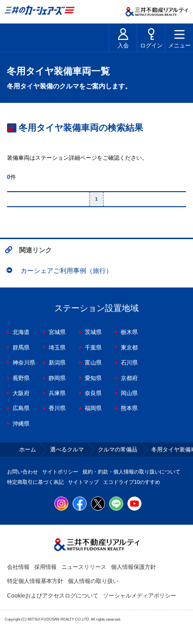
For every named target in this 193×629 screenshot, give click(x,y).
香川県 (57, 408)
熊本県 (129, 408)
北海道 (21, 332)
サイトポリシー (60, 471)
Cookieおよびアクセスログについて (52, 595)
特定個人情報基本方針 (35, 581)
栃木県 (129, 332)
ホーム (27, 449)
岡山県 (129, 393)
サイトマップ (83, 482)
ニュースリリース (83, 567)
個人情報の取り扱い (93, 581)
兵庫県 (57, 393)
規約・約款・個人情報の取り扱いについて (131, 471)
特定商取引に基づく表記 (35, 482)
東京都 (129, 347)
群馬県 (21, 347)
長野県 (21, 378)
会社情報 (18, 567)
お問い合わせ (22, 471)
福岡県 (93, 408)
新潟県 (57, 362)
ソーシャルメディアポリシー (139, 595)
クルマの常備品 (117, 449)
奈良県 (93, 393)
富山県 (93, 362)
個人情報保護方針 (133, 567)
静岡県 (57, 378)
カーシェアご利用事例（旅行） (66, 270)
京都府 (129, 378)
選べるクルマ (67, 449)
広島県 (21, 408)
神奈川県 (24, 362)
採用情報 (45, 567)
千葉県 (93, 347)
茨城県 (93, 332)
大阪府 (21, 393)
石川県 (129, 362)
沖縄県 (21, 423)
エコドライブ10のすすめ (131, 482)
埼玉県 (57, 347)
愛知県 (93, 378)
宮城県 (57, 332)
